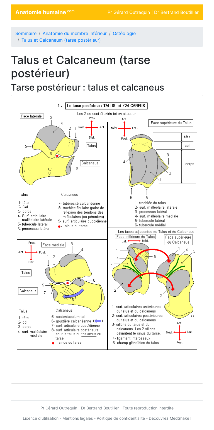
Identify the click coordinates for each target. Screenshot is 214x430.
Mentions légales (77, 418)
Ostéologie (124, 33)
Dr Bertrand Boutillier (176, 12)
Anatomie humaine (44, 12)
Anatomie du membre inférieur (75, 33)
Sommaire (26, 33)
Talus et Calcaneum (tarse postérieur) (61, 40)
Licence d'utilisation (41, 418)
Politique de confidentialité (121, 418)
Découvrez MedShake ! (170, 418)
